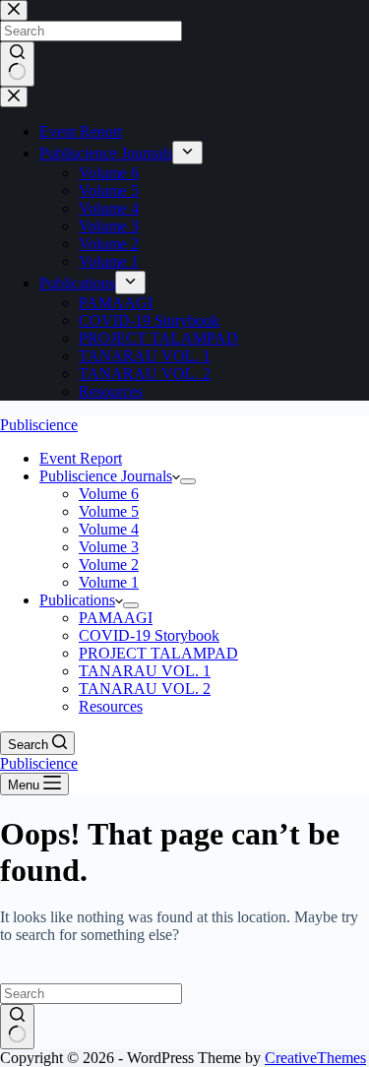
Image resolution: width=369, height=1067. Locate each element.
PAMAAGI (116, 617)
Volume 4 (109, 529)
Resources (111, 706)
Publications (77, 600)
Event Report (80, 458)
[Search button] (17, 1026)
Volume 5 (109, 511)
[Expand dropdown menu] (188, 481)
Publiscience (39, 424)
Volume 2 (109, 564)
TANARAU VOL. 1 (145, 670)
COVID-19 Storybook (149, 635)
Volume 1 (109, 582)
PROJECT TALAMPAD (158, 653)
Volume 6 (109, 493)
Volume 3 (109, 546)
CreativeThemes (315, 1057)
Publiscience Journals (105, 476)
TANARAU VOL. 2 (145, 688)
